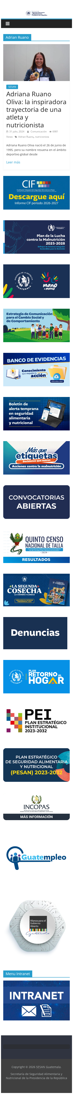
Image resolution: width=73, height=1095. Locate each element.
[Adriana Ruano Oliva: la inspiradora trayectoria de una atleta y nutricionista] (36, 46)
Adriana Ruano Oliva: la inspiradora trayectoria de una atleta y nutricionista (36, 109)
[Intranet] (36, 983)
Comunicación (39, 131)
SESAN (12, 86)
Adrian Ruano (25, 136)
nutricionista (42, 136)
